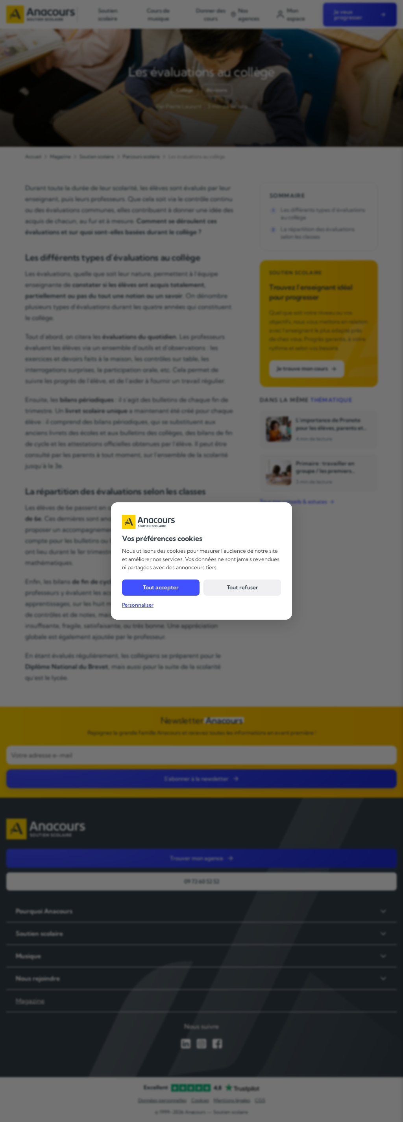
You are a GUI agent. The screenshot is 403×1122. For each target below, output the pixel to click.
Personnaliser (137, 605)
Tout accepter (161, 587)
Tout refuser (242, 587)
